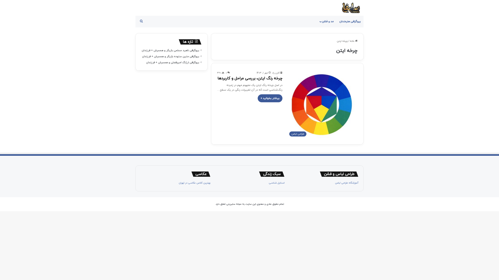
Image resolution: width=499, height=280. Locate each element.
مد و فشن (328, 21)
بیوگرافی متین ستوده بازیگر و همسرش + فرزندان (170, 56)
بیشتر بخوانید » (270, 98)
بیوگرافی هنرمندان (350, 21)
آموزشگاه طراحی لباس (346, 183)
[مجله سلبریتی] (351, 8)
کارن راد (276, 72)
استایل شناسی (277, 183)
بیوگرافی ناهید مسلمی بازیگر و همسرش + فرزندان (170, 50)
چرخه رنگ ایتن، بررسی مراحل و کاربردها (250, 78)
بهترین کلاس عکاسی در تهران (195, 183)
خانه (352, 41)
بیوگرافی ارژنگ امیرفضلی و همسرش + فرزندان (172, 62)
